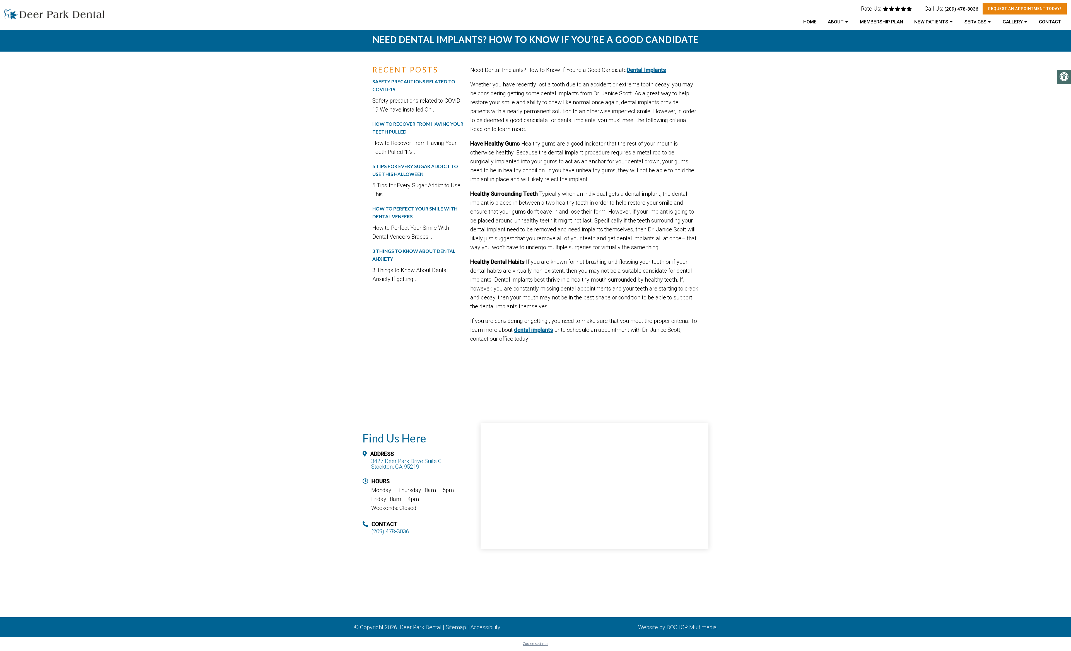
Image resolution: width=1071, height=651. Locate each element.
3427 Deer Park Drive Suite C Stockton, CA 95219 (406, 464)
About (836, 22)
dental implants (533, 329)
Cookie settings (535, 643)
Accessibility (485, 627)
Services (975, 22)
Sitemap (456, 627)
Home (810, 22)
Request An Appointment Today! (1024, 8)
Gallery (1013, 22)
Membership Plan (881, 22)
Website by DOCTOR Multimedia (677, 627)
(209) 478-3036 (961, 9)
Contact (1050, 22)
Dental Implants (646, 70)
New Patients (931, 22)
